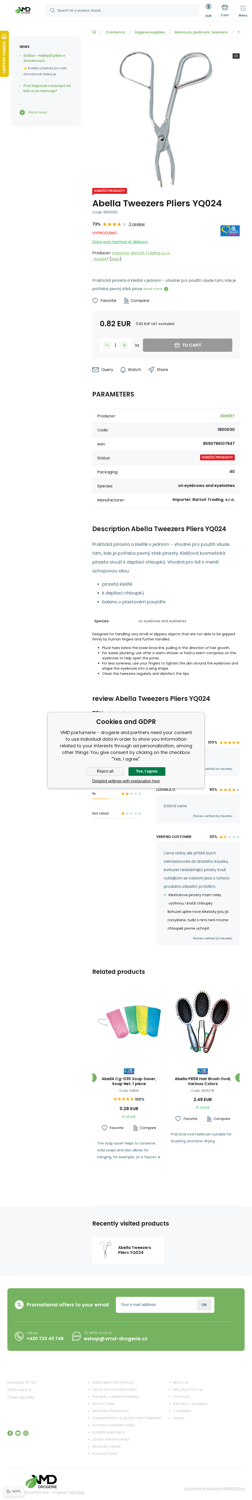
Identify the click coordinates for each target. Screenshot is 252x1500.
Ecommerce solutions (203, 1488)
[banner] (23, 11)
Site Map (77, 1492)
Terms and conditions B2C (114, 1389)
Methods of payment (110, 1410)
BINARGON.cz (234, 1488)
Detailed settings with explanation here (126, 781)
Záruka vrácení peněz (110, 1439)
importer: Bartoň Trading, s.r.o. (141, 253)
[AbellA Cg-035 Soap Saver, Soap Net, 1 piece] (129, 1021)
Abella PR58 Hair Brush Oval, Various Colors (203, 1081)
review (178, 1417)
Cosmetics (115, 32)
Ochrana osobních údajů (113, 1425)
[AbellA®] (230, 241)
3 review (137, 224)
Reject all (105, 771)
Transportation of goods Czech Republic (126, 1417)
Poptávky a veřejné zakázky (115, 1396)
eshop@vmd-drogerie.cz (115, 1338)
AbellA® (101, 259)
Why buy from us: (188, 1389)
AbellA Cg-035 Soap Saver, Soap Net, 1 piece (129, 1081)
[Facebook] (10, 1433)
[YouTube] (18, 1433)
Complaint (182, 1410)
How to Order (103, 1403)
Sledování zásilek (106, 1446)
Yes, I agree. (147, 771)
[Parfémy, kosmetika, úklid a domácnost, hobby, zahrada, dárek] (94, 32)
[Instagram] (26, 1433)
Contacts (181, 1396)
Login (204, 1304)
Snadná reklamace (108, 1432)
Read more (152, 288)
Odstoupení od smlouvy (112, 1382)
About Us (181, 1382)
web (115, 259)
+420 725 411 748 (45, 1338)
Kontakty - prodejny (190, 1403)
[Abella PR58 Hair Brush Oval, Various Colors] (203, 1021)
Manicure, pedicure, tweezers (201, 32)
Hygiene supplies (150, 32)
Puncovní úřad (104, 1453)
